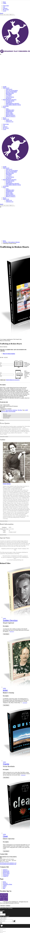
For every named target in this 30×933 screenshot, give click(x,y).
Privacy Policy (6, 873)
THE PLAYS (6, 88)
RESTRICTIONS (10, 101)
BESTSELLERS (10, 93)
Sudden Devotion (10, 620)
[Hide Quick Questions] (1, 918)
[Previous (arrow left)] (0, 932)
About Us (5, 869)
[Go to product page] (16, 592)
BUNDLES (8, 98)
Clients (4, 3)
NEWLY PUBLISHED (11, 91)
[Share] (3, 931)
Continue (8, 905)
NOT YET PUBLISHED (12, 90)
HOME (4, 86)
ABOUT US (6, 119)
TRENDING (9, 94)
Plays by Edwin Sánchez (9, 353)
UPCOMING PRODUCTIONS (13, 104)
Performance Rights (7, 884)
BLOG (4, 117)
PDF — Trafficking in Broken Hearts (26, 373)
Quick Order (6, 5)
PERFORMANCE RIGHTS (9, 99)
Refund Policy (6, 872)
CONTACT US (9, 121)
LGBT (26, 410)
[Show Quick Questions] (4, 918)
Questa (6, 764)
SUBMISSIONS (10, 111)
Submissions (6, 874)
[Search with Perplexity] (1, 923)
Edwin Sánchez (7, 483)
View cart (3, 905)
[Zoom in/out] (0, 931)
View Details (6, 634)
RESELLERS (9, 112)
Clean (5, 836)
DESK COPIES (9, 114)
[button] (1, 13)
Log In (4, 10)
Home (4, 2)
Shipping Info (6, 871)
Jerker (5, 690)
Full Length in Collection (11, 410)
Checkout (5, 8)
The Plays (20, 410)
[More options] (1, 912)
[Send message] (14, 921)
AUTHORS (6, 106)
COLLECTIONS (10, 97)
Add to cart (3, 380)
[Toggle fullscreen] (2, 931)
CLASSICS (8, 95)
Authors (5, 885)
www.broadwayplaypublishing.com (8, 864)
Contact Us (5, 876)
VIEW (4, 618)
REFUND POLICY (10, 115)
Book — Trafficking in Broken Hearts (26, 364)
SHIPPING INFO (10, 110)
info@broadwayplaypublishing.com (8, 862)
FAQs (4, 107)
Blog (4, 888)
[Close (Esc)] (5, 931)
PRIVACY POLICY (10, 116)
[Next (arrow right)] (2, 932)
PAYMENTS (9, 102)
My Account (6, 9)
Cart (4, 7)
